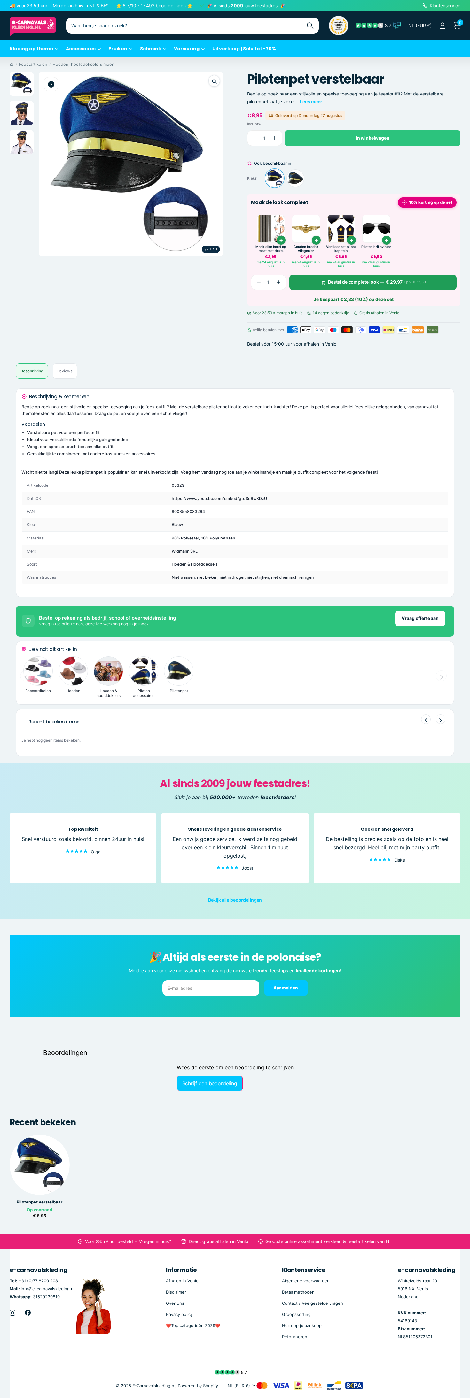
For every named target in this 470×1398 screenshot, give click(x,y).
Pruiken (117, 48)
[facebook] (28, 1313)
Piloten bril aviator (376, 247)
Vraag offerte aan (420, 618)
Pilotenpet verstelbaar (39, 1202)
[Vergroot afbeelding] (214, 81)
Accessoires (81, 48)
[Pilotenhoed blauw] (295, 178)
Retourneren (294, 1336)
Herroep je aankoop (302, 1325)
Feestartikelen (33, 64)
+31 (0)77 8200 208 (38, 1280)
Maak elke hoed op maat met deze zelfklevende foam (270, 249)
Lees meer (311, 101)
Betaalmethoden (298, 1292)
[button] (274, 138)
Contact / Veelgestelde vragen (312, 1303)
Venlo (330, 344)
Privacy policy (179, 1314)
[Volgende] (440, 719)
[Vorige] (426, 719)
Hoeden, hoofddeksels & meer (83, 64)
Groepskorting (296, 1314)
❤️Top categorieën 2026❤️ (193, 1325)
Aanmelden (286, 987)
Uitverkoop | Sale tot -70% (244, 48)
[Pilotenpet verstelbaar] (275, 178)
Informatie (181, 1270)
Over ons (175, 1303)
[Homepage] (12, 64)
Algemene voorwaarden (306, 1280)
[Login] (442, 26)
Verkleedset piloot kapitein (341, 249)
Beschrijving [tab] (31, 371)
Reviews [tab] (65, 371)
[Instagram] (12, 1313)
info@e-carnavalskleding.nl (47, 1288)
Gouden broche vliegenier (306, 249)
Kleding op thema (31, 48)
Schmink (150, 48)
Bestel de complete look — (377, 282)
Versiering (187, 48)
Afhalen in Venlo (182, 1280)
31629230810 (46, 1296)
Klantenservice (303, 1270)
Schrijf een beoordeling (209, 1083)
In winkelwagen (372, 138)
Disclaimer (176, 1292)
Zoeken (310, 26)
